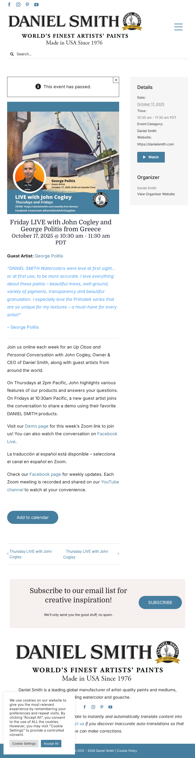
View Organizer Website (156, 194)
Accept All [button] (51, 743)
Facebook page (45, 474)
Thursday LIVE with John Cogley (31, 553)
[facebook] (9, 4)
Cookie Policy (127, 751)
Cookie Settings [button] (24, 743)
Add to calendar (33, 517)
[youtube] (36, 4)
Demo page (37, 426)
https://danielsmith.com (155, 144)
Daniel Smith (146, 131)
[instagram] (18, 4)
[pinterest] (27, 4)
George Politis (49, 255)
